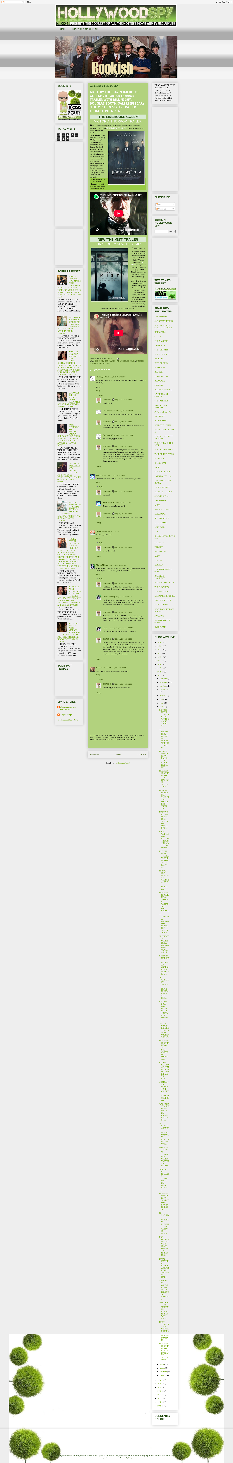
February (163, 1371)
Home (118, 754)
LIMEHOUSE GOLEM (127, 361)
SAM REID (140, 361)
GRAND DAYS (160, 463)
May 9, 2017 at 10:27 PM (116, 475)
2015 (159, 1383)
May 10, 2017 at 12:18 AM (110, 531)
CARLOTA (159, 385)
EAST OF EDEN (161, 363)
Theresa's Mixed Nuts (69, 719)
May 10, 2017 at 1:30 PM (123, 513)
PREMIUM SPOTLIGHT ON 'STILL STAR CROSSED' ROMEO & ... (164, 1049)
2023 (159, 653)
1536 (156, 531)
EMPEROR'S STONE (163, 600)
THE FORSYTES (161, 349)
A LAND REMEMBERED (165, 596)
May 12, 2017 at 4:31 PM (124, 435)
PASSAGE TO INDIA (163, 389)
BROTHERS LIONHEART (160, 577)
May (162, 706)
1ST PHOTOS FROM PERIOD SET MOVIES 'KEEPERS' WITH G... (164, 738)
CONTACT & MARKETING (85, 29)
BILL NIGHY (99, 361)
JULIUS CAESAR (162, 518)
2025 (159, 646)
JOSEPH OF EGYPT (163, 412)
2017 (159, 675)
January (163, 1375)
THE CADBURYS (162, 587)
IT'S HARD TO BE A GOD (163, 570)
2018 (159, 671)
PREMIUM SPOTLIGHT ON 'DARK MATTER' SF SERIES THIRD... (164, 778)
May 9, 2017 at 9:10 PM (118, 377)
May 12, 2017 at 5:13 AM (124, 628)
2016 (159, 1380)
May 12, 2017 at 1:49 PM (123, 639)
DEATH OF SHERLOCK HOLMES (164, 610)
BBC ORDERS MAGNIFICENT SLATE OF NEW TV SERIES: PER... (164, 1246)
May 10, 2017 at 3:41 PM (123, 422)
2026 (159, 642)
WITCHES (159, 547)
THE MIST (106, 363)
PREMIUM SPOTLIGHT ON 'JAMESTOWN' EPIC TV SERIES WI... (164, 1201)
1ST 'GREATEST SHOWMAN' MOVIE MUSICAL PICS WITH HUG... (164, 987)
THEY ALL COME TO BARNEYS (164, 437)
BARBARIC (159, 358)
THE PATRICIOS (161, 400)
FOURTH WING (161, 604)
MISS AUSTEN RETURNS (161, 406)
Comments (162, 208)
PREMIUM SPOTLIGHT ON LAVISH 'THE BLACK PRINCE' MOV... (164, 759)
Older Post (142, 754)
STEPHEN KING (96, 363)
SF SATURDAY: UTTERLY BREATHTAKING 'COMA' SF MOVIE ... (164, 1223)
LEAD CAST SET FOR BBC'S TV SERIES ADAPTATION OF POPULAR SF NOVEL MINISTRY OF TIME (68, 399)
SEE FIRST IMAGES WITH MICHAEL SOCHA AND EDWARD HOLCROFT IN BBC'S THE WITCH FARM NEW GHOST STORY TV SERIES (68, 632)
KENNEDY (159, 564)
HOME (62, 29)
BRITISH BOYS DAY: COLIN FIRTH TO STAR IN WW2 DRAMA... (164, 1010)
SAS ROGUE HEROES (164, 321)
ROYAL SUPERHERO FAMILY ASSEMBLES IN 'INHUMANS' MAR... (164, 1268)
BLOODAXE (160, 380)
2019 (159, 668)
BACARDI (159, 372)
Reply (98, 390)
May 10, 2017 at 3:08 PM (123, 684)
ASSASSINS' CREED (163, 491)
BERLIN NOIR (161, 420)
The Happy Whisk (102, 377)
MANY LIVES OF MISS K (164, 430)
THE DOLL (159, 560)
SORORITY (159, 542)
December (164, 678)
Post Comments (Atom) (122, 763)
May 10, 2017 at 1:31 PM (123, 547)
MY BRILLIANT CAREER (161, 395)
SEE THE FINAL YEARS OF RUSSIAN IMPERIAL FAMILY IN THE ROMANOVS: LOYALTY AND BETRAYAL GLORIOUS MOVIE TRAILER (69, 511)
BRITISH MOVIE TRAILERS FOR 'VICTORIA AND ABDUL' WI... (164, 717)
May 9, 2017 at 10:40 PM (123, 491)
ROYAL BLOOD (161, 376)
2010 (159, 1402)
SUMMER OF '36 (161, 496)
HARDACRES (160, 332)
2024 (159, 649)
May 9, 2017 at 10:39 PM (123, 399)
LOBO (157, 556)
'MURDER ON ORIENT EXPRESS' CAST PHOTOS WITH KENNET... (164, 1289)
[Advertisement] (68, 183)
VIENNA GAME (161, 341)
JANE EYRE (160, 527)
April (162, 1364)
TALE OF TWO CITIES (164, 454)
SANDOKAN (160, 345)
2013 (159, 1391)
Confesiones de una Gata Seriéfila (68, 708)
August (163, 695)
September (164, 689)
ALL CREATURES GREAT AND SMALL (163, 326)
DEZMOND (107, 399)
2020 (159, 664)
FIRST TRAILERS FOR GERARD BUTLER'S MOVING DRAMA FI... (164, 1331)
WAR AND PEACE (162, 509)
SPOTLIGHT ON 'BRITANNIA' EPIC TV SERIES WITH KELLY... (164, 1310)
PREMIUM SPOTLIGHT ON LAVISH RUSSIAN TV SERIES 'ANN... (164, 1351)
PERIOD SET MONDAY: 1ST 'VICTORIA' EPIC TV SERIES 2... (164, 879)
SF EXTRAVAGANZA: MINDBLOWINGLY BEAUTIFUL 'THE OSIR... (164, 1133)
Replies (101, 395)
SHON (98, 531)
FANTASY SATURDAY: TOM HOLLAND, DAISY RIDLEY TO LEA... (164, 1070)
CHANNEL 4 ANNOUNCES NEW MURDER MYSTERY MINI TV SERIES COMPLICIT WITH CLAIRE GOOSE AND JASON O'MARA (69, 472)
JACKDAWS (159, 615)
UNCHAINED (160, 500)
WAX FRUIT (160, 416)
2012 (159, 1394)
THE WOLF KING (162, 591)
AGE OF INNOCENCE (164, 449)
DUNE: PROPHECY (163, 354)
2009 (159, 1405)
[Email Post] (117, 358)
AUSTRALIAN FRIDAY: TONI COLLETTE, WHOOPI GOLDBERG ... (164, 1091)
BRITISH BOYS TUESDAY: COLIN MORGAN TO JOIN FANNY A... (164, 859)
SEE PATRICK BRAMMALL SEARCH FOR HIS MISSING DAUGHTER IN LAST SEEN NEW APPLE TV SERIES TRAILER (68, 325)
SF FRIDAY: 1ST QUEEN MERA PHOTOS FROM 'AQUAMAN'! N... (164, 944)
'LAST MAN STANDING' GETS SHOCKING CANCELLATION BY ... (164, 1112)
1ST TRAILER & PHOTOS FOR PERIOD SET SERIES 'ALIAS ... (164, 923)
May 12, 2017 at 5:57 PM (123, 446)
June (162, 703)
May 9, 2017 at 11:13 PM (123, 502)
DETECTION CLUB (163, 425)
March (162, 1368)
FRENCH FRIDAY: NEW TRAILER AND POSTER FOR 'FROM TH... (164, 799)
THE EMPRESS (161, 316)
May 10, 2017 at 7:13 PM (123, 612)
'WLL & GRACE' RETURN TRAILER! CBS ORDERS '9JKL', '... (164, 1030)
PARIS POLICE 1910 (163, 476)
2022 (159, 657)
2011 (159, 1398)
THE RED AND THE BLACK (163, 481)
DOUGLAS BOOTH (112, 361)
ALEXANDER (160, 513)
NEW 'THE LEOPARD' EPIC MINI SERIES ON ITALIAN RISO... (164, 820)
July (161, 699)
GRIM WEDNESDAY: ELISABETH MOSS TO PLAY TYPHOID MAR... (164, 839)
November (164, 682)
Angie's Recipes (66, 714)
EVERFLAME (160, 627)
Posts (160, 204)
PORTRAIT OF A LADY (164, 582)
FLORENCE (159, 458)
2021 (159, 660)
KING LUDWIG (161, 522)
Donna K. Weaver (102, 668)
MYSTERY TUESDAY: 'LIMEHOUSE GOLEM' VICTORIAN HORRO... (164, 1156)
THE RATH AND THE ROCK (164, 444)
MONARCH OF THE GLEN (163, 621)
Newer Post (94, 754)
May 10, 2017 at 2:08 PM (117, 668)
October (163, 686)
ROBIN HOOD (160, 367)
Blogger (130, 1458)
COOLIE (158, 336)
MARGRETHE (160, 551)
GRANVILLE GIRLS (163, 471)
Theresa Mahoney (102, 565)
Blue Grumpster (101, 475)
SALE (157, 467)
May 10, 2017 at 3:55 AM (117, 565)
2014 (159, 1387)
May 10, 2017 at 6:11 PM (124, 596)
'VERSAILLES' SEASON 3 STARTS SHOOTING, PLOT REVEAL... (164, 1179)
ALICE (157, 505)
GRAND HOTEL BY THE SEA (165, 537)
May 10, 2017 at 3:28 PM (124, 411)
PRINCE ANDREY (162, 487)
